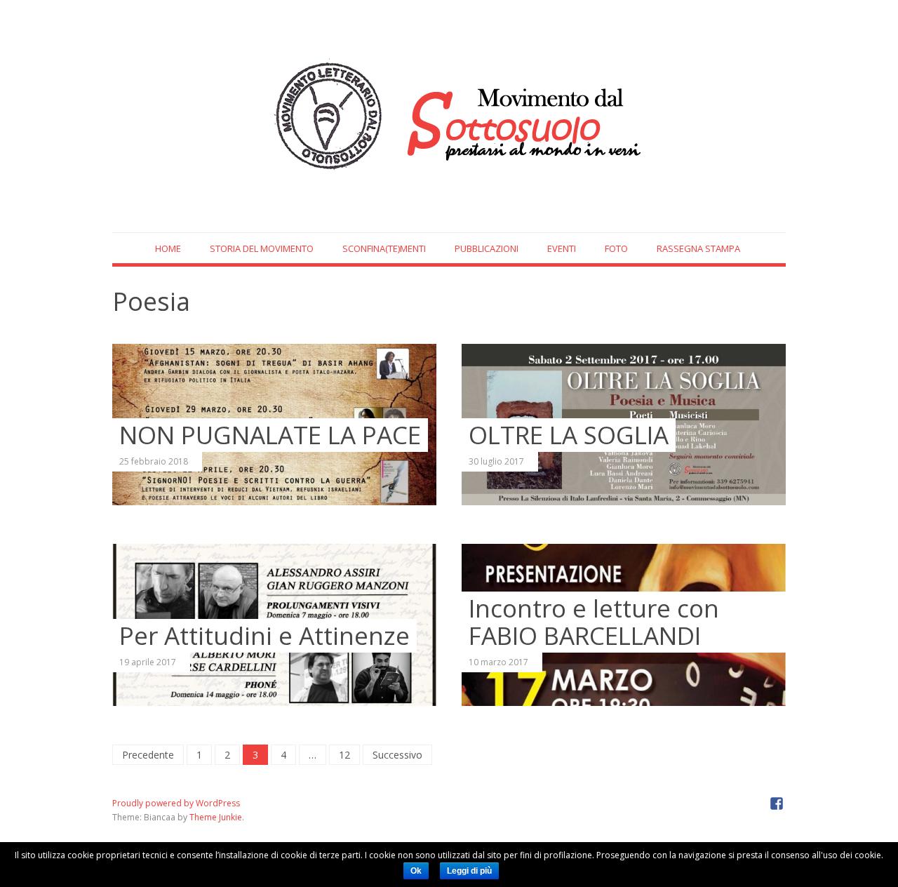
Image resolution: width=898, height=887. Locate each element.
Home (168, 248)
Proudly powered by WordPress (176, 803)
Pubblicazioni (486, 248)
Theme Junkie (215, 817)
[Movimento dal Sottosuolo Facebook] (777, 802)
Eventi (561, 248)
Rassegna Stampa (698, 248)
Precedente (148, 754)
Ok (416, 871)
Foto (616, 248)
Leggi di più (469, 871)
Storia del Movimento (262, 248)
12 (344, 754)
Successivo (397, 754)
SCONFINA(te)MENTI (384, 248)
